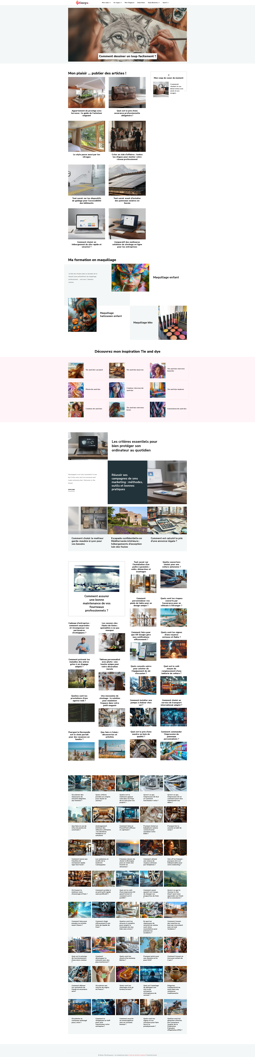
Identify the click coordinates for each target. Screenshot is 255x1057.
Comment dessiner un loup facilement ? (127, 56)
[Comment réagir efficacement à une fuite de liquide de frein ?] (103, 910)
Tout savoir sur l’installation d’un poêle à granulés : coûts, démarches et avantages (141, 567)
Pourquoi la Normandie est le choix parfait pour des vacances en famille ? (79, 736)
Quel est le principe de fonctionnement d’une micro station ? (79, 959)
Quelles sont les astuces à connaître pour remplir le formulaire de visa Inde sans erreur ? (127, 925)
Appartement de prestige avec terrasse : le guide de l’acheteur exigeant (86, 113)
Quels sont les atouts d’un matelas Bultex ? (127, 958)
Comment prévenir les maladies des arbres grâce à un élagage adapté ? (79, 663)
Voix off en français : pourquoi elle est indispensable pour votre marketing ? (175, 862)
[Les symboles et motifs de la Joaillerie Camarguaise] (103, 848)
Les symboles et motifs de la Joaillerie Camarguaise (102, 862)
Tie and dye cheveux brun (135, 408)
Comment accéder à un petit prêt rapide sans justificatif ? (103, 892)
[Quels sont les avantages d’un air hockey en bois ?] (127, 974)
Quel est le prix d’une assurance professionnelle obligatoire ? (127, 113)
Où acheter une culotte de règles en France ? (102, 987)
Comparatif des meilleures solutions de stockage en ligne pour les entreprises (127, 244)
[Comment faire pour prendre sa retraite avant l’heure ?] (79, 910)
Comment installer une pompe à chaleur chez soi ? (141, 702)
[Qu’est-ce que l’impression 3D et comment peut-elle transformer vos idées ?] (175, 783)
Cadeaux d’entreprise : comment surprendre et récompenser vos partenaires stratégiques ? (79, 628)
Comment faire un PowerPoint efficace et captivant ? (127, 828)
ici (128, 1055)
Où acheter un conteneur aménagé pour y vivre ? (79, 1020)
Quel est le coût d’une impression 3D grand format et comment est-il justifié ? (127, 894)
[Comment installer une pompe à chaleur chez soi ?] (143, 717)
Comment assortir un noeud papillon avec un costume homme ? (126, 1021)
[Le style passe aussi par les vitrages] (86, 136)
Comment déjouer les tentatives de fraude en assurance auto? (79, 988)
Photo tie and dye (93, 389)
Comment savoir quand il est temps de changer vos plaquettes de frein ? (151, 894)
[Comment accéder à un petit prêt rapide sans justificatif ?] (103, 879)
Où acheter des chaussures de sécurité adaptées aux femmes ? (79, 798)
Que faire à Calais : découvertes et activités (110, 734)
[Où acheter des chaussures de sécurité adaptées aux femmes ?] (79, 783)
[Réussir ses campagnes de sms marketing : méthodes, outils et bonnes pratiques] (167, 482)
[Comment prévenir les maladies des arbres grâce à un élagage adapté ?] (81, 678)
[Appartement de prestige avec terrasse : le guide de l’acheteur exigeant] (86, 92)
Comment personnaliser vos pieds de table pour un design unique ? (141, 602)
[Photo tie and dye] (76, 390)
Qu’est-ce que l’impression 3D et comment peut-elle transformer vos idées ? (175, 799)
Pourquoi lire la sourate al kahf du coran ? (174, 828)
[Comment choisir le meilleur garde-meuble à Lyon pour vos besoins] (88, 520)
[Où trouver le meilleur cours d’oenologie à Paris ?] (79, 879)
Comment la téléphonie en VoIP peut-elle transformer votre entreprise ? (103, 1022)
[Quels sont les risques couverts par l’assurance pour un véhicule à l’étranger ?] (173, 617)
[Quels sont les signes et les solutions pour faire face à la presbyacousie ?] (151, 1007)
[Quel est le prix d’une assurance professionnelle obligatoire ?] (127, 92)
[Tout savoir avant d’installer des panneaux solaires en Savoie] (127, 180)
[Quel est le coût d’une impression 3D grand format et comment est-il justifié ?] (127, 879)
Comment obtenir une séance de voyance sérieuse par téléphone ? (150, 862)
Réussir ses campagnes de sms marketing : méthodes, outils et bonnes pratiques (127, 482)
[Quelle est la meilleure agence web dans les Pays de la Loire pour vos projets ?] (127, 783)
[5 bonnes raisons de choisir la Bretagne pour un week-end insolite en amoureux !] (127, 848)
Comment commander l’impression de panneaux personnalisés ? (171, 735)
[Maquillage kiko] (172, 323)
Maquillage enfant (166, 277)
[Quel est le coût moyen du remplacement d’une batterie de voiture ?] (173, 685)
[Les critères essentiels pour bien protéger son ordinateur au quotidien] (88, 446)
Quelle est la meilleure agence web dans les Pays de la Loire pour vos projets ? (127, 799)
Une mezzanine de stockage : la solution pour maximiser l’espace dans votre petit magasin (109, 701)
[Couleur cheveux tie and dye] (117, 390)
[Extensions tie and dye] (157, 409)
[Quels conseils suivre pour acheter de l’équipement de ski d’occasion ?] (143, 685)
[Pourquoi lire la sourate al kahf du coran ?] (175, 814)
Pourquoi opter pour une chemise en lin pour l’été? (151, 958)
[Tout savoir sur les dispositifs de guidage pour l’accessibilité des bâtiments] (86, 180)
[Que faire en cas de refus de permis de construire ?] (79, 814)
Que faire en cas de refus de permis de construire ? (79, 828)
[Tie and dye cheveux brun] (117, 409)
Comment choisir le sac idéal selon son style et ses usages (176, 89)
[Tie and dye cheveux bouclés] (157, 370)
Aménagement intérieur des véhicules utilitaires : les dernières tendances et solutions (103, 831)
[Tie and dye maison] (157, 390)
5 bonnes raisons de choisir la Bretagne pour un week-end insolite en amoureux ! (127, 863)
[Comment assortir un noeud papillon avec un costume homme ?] (127, 1007)
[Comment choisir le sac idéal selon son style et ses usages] (161, 89)
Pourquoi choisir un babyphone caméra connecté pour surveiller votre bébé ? (150, 830)
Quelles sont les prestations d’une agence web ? (79, 698)
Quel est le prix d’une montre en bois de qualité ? (141, 734)
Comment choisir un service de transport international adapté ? (171, 702)
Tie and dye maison (175, 389)
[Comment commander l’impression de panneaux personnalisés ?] (173, 751)
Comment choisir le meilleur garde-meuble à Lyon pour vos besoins (87, 541)
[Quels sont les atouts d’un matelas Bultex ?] (127, 945)
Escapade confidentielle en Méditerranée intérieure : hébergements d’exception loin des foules (126, 542)
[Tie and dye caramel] (76, 370)
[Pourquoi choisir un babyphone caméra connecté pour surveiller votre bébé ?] (151, 814)
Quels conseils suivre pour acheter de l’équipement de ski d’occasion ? (141, 670)
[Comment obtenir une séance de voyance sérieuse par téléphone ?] (151, 848)
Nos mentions (141, 1055)
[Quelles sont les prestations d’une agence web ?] (81, 712)
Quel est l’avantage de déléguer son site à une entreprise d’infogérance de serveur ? (151, 990)
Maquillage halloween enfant (111, 314)
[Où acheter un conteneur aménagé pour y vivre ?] (79, 1007)
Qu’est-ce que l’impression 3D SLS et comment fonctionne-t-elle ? (151, 798)
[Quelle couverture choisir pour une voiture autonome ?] (173, 579)
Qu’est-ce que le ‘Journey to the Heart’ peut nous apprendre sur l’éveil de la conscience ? (175, 894)
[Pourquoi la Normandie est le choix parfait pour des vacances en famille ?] (81, 751)
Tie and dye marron (135, 369)
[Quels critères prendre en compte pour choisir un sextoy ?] (103, 783)
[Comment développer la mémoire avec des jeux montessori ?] (103, 945)
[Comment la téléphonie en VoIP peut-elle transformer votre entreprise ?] (103, 1007)
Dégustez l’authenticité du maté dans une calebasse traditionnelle (173, 989)
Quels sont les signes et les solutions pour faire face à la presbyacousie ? (151, 1022)
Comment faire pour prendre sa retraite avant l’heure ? (79, 923)
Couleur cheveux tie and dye (135, 389)
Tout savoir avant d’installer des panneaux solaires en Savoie (127, 200)
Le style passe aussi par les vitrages (86, 155)
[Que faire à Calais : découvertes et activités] (112, 749)
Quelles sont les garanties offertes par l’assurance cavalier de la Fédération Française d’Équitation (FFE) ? (174, 1024)
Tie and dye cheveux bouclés (176, 369)
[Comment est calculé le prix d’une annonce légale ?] (167, 520)
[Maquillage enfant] (130, 278)
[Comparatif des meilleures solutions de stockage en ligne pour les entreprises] (127, 223)
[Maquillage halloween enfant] (82, 315)
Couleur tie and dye (94, 408)
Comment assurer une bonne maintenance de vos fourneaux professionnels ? (96, 603)
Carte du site (133, 1055)
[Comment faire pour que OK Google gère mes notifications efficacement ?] (143, 651)
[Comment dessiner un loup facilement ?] (127, 35)
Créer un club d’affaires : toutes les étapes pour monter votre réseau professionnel (127, 157)
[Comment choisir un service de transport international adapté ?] (173, 717)
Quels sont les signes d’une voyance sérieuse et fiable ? (171, 634)
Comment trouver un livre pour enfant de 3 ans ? (175, 958)
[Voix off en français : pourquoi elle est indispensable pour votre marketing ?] (175, 848)
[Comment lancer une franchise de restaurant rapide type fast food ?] (79, 848)
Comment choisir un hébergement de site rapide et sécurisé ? (87, 244)
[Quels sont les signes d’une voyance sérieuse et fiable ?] (173, 649)
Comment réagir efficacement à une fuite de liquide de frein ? (103, 924)
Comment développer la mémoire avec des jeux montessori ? (102, 959)
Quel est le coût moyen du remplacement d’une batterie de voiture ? (171, 670)
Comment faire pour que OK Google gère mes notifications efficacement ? (141, 636)
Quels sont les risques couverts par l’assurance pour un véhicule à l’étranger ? (171, 602)
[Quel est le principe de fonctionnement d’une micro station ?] (79, 945)
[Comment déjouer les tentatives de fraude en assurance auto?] (79, 974)
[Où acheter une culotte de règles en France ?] (103, 974)
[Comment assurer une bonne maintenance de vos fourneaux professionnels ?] (96, 579)
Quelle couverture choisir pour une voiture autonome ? (171, 564)
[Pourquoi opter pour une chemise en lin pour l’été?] (151, 945)
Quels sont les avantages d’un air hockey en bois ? (126, 987)
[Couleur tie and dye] (76, 409)
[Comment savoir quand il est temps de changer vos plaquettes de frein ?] (151, 879)
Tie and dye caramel (94, 369)
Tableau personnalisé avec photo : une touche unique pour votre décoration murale (109, 664)
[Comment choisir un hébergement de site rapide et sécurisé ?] (86, 223)
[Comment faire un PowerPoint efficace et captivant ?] (127, 814)
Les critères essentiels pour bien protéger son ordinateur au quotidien (134, 446)
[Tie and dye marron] (117, 370)
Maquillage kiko (143, 322)
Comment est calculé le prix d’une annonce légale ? (167, 540)
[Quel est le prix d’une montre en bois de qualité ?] (143, 748)
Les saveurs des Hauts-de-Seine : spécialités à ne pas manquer (109, 627)
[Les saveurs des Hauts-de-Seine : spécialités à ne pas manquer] (112, 642)
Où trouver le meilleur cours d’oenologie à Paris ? (80, 892)
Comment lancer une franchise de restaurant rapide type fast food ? (79, 862)
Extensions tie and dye (176, 408)
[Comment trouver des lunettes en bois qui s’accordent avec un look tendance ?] (175, 910)
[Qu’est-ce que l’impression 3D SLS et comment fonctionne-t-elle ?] (151, 783)
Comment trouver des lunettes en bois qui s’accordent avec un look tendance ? (175, 925)
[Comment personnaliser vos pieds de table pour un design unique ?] (143, 617)
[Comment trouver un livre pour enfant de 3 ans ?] (175, 945)
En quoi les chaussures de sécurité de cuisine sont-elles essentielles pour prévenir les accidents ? (150, 927)
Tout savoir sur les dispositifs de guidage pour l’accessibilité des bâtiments (86, 200)
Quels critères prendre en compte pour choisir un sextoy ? (103, 798)
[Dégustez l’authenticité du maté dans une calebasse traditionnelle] (175, 974)
